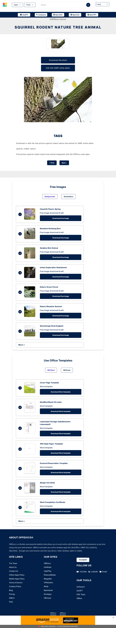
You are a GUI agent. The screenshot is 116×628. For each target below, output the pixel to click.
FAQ (11, 602)
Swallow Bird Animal (49, 248)
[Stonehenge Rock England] (30, 336)
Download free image (60, 218)
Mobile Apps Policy (16, 579)
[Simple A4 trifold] (30, 493)
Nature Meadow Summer (51, 306)
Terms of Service (15, 583)
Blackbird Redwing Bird (50, 228)
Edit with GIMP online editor (58, 68)
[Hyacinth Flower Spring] (30, 219)
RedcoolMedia (50, 575)
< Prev (51, 163)
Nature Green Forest (49, 287)
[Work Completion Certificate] (30, 512)
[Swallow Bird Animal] (30, 258)
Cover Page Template (49, 382)
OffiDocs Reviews (53, 614)
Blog (11, 590)
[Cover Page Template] (30, 392)
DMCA (11, 598)
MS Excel (66, 370)
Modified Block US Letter (51, 402)
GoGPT (80, 591)
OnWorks (47, 567)
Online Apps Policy (16, 575)
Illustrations (68, 196)
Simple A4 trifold (47, 483)
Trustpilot (83, 560)
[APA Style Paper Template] (30, 454)
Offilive (79, 598)
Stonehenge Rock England (51, 326)
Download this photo (58, 60)
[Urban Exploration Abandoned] (30, 277)
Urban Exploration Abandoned (53, 267)
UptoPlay (47, 571)
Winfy (46, 586)
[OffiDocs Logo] (5, 5)
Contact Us (13, 571)
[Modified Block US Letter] (30, 412)
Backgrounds (50, 196)
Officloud (47, 598)
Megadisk (48, 579)
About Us (13, 567)
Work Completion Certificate (52, 502)
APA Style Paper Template (51, 444)
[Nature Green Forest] (30, 297)
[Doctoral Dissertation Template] (30, 473)
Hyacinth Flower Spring (50, 209)
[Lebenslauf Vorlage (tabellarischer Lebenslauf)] (30, 433)
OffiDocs (47, 563)
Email (104, 572)
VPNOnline (48, 583)
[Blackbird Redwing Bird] (30, 238)
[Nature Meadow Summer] (30, 316)
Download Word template (60, 392)
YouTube (83, 572)
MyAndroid (48, 590)
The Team (13, 563)
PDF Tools (81, 595)
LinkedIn (94, 572)
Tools (28, 5)
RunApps (47, 594)
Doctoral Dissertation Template (54, 463)
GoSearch (81, 587)
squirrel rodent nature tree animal (58, 27)
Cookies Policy (15, 586)
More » (21, 345)
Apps (16, 5)
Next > (64, 163)
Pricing (12, 594)
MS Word (51, 370)
